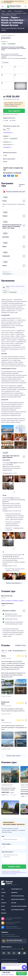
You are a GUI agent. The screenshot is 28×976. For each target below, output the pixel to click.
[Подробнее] (13, 35)
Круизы (10, 11)
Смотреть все (22, 185)
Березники (13, 28)
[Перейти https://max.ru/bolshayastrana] (8, 176)
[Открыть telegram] (3, 953)
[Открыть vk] (8, 953)
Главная (3, 11)
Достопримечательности (17, 909)
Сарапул (3, 30)
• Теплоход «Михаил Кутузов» (16, 286)
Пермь (8, 28)
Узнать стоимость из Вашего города (12, 600)
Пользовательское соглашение (9, 959)
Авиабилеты (14, 892)
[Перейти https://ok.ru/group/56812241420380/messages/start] (16, 176)
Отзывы (3, 909)
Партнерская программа (17, 895)
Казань (3, 28)
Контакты (3, 902)
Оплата (3, 906)
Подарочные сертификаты (18, 899)
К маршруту (6, 147)
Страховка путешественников (19, 906)
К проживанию (7, 132)
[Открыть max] (24, 953)
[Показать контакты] (25, 6)
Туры (2, 889)
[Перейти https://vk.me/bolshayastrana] (4, 176)
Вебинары (3, 913)
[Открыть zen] (19, 953)
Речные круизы (18, 11)
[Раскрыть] (24, 216)
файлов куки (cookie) (15, 965)
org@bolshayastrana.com (13, 936)
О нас (2, 895)
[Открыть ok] (14, 953)
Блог (2, 899)
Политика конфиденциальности (9, 962)
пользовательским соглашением (9, 873)
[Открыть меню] (2, 6)
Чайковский (20, 28)
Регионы (3, 892)
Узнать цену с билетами (8, 974)
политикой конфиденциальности (17, 872)
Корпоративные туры (16, 889)
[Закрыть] (24, 200)
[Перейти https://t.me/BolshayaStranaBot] (12, 176)
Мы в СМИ (13, 902)
